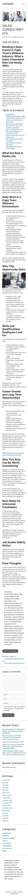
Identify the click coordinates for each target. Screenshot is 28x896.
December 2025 (7, 800)
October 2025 (6, 805)
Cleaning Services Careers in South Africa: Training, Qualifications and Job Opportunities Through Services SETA (13, 752)
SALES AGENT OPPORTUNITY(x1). (14, 663)
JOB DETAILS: (10, 114)
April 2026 (5, 790)
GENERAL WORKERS (8, 838)
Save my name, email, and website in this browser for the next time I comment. (14, 708)
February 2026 (6, 795)
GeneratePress (14, 893)
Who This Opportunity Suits (14, 129)
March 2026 (5, 792)
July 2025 (5, 813)
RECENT (6, 656)
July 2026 (5, 782)
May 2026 (5, 787)
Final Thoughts (10, 148)
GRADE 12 (13, 656)
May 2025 (5, 818)
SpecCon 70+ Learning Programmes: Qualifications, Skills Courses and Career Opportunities (13, 746)
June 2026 (5, 785)
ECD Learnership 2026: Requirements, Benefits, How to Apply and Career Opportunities (13, 731)
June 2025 (5, 815)
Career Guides (6, 833)
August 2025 (6, 810)
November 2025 (7, 803)
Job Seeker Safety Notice (13, 146)
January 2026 (6, 798)
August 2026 (6, 780)
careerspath (7, 4)
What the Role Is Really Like (14, 124)
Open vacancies (7, 848)
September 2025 (7, 808)
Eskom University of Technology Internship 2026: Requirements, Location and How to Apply (11, 737)
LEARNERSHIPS (7, 846)
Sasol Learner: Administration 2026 (13, 742)
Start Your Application (10, 651)
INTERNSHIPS (6, 843)
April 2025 (5, 820)
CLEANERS (5, 835)
